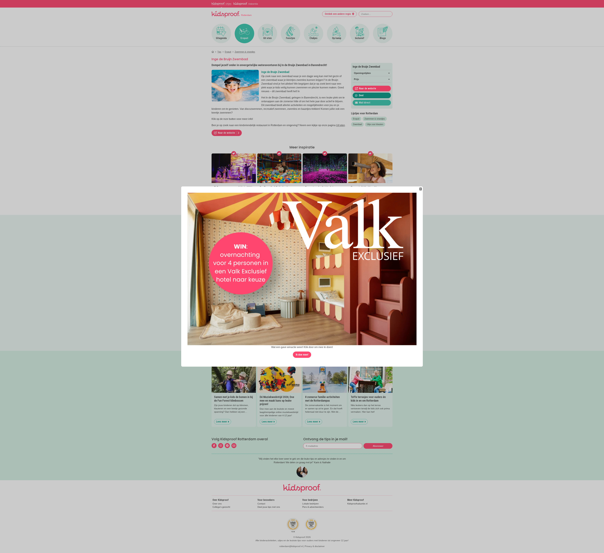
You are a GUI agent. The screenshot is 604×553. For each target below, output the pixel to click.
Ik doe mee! (302, 354)
